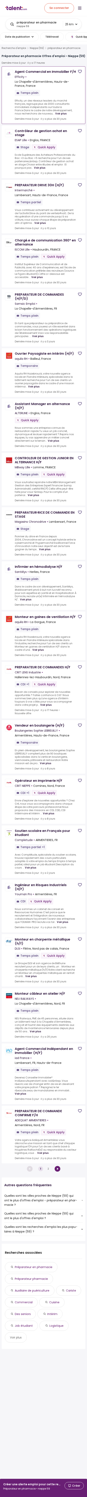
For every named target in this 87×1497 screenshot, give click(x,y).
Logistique (56, 1326)
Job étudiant (24, 1326)
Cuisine (54, 1302)
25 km (69, 24)
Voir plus (61, 113)
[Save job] (80, 71)
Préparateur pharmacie (31, 1279)
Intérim (52, 1314)
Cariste (71, 1291)
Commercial (24, 1302)
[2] (57, 1169)
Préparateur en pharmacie (33, 1267)
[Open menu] (79, 8)
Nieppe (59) (37, 48)
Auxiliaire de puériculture (32, 1291)
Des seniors (23, 1314)
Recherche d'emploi (14, 48)
